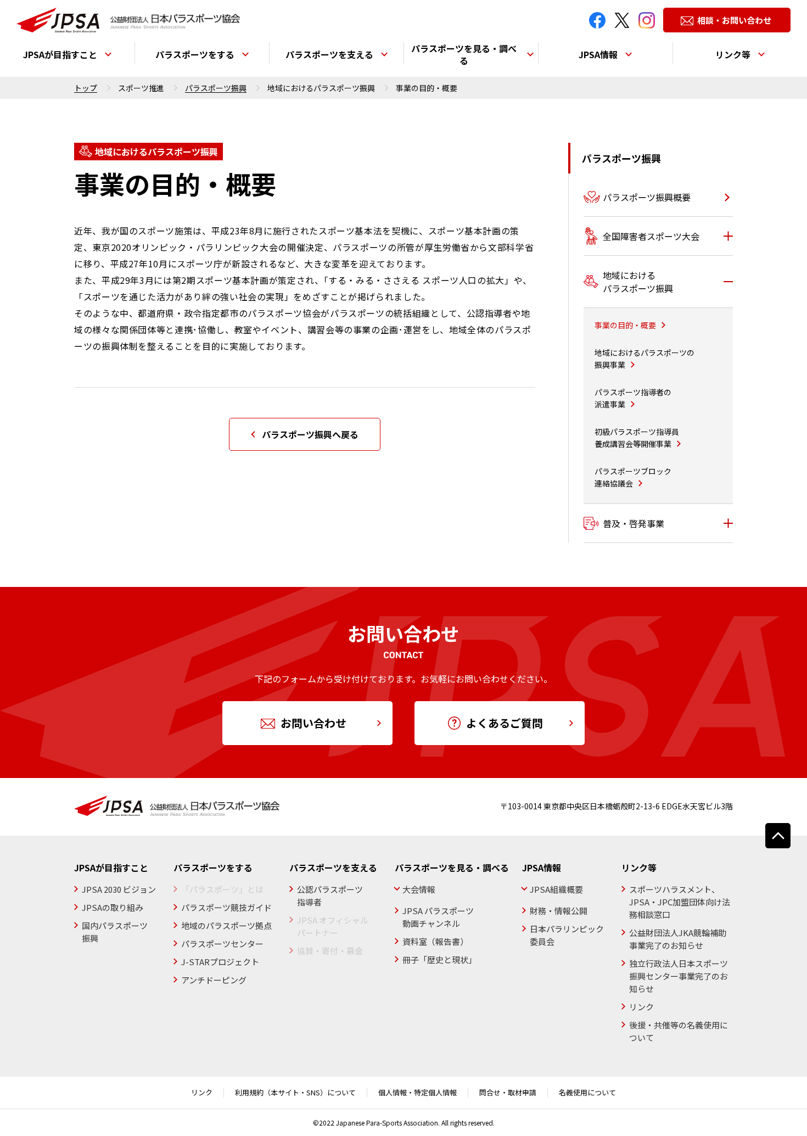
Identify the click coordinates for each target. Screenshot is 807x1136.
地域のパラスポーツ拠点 (226, 925)
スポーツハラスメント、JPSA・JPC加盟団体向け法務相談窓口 (679, 901)
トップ (85, 87)
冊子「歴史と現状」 (439, 959)
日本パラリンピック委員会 (567, 935)
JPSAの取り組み (112, 907)
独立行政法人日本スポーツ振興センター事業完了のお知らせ (678, 976)
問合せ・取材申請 (507, 1093)
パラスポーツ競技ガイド (226, 907)
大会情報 (418, 889)
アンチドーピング (213, 980)
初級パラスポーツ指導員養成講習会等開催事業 (637, 437)
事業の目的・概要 (625, 325)
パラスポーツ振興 (215, 87)
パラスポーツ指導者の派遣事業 (633, 398)
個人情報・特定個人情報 (417, 1093)
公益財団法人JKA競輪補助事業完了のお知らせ (677, 939)
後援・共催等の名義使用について (678, 1031)
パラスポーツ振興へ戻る (310, 434)
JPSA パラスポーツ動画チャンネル (438, 917)
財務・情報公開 (558, 910)
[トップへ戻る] (778, 835)
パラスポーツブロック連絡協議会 (633, 477)
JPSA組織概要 (556, 889)
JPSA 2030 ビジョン (119, 889)
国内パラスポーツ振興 (115, 932)
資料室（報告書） (435, 941)
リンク (641, 1006)
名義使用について (587, 1093)
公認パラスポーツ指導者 (330, 895)
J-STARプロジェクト (220, 961)
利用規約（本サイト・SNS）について (295, 1093)
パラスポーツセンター (222, 943)
